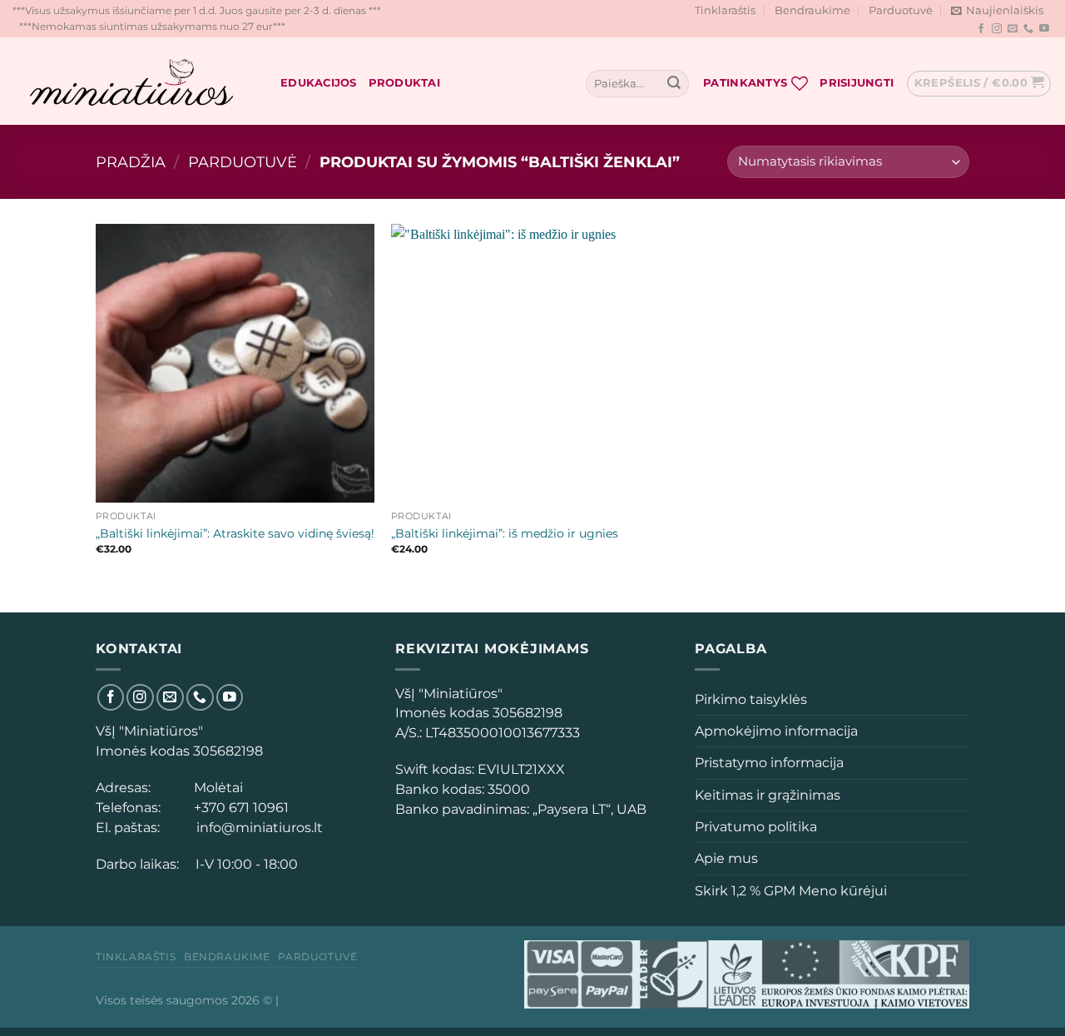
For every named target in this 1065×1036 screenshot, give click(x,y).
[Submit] (674, 83)
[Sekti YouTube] (1044, 29)
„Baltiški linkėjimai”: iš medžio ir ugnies (504, 533)
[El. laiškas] (1013, 29)
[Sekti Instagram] (997, 29)
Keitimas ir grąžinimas (767, 795)
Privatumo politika (756, 827)
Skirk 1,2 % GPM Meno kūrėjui (791, 891)
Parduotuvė (901, 10)
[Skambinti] (1028, 29)
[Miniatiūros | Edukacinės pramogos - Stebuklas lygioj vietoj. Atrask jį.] (133, 81)
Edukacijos (318, 83)
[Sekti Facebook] (981, 29)
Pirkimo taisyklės (751, 699)
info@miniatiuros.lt (258, 827)
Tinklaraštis (725, 10)
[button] (997, 11)
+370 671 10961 (238, 807)
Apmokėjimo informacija (776, 731)
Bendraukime (812, 10)
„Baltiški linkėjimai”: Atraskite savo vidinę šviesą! (235, 533)
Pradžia (131, 161)
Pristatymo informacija (769, 763)
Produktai (404, 83)
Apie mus (726, 858)
